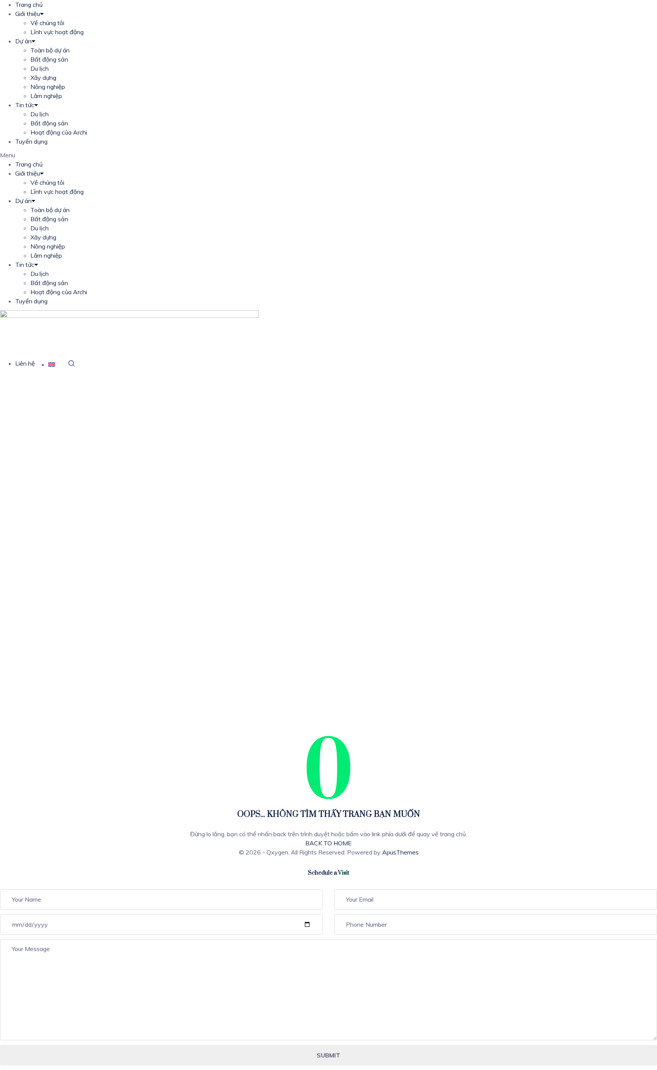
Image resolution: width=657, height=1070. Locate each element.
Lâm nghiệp (46, 96)
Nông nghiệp (47, 86)
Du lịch (39, 68)
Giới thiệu (27, 13)
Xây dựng (43, 77)
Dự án (23, 41)
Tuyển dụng (31, 141)
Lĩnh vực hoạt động (57, 32)
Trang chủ (29, 4)
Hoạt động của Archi (58, 132)
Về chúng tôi (47, 23)
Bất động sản (49, 59)
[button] (328, 155)
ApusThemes (400, 852)
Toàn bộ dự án (50, 50)
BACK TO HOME (328, 843)
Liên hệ (25, 363)
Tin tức (24, 105)
